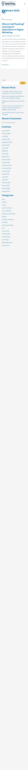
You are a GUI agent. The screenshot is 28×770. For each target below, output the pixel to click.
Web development (7, 242)
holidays (4, 216)
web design (5, 239)
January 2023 (6, 139)
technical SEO (6, 234)
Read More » (5, 65)
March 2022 (5, 157)
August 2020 (6, 191)
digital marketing (7, 36)
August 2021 (5, 174)
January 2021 (6, 185)
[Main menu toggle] (24, 3)
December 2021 (6, 165)
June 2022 (5, 148)
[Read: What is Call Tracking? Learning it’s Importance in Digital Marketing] (7, 19)
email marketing (6, 211)
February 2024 (6, 133)
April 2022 (5, 154)
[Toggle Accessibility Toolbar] (3, 11)
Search (4, 80)
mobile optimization (8, 225)
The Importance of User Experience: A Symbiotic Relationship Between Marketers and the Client (13, 108)
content (4, 205)
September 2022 (7, 142)
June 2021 (5, 177)
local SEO (4, 222)
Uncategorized (6, 237)
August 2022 (6, 145)
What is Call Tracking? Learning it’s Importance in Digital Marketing (13, 28)
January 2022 (6, 162)
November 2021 (6, 168)
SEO (3, 228)
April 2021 (5, 180)
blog (3, 199)
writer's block (6, 245)
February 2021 (6, 182)
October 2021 (6, 171)
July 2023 (5, 136)
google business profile (8, 214)
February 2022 (6, 159)
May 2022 (5, 151)
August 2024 (5, 131)
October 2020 (6, 188)
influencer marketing (8, 219)
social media (5, 231)
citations (4, 202)
